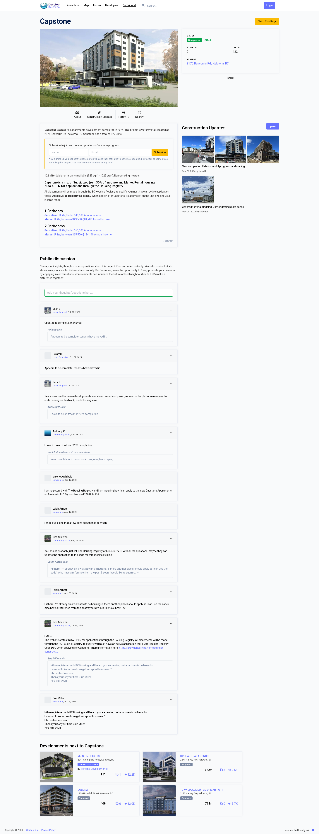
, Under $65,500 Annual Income (73, 230)
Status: (191, 36)
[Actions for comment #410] (171, 355)
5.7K (234, 803)
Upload (273, 126)
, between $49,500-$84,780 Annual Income (77, 219)
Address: (192, 59)
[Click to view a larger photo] (109, 68)
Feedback (168, 240)
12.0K (131, 803)
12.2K (131, 774)
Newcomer (58, 480)
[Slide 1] (112, 102)
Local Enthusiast (60, 357)
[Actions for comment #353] (171, 432)
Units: (236, 47)
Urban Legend (60, 312)
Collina (83, 789)
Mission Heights (89, 756)
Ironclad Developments (94, 768)
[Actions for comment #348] (171, 478)
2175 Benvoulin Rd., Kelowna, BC (208, 63)
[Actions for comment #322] (171, 510)
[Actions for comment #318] (171, 591)
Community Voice (61, 434)
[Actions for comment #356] (171, 383)
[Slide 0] (105, 102)
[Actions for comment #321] (171, 538)
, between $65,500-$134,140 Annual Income (78, 234)
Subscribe (160, 152)
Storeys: (192, 47)
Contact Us (32, 830)
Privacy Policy (48, 830)
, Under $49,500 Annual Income (73, 215)
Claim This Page (267, 21)
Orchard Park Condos (195, 756)
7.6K (234, 770)
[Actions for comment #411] (171, 310)
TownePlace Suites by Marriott (201, 789)
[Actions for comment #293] (171, 699)
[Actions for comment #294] (171, 623)
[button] (73, 5)
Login (269, 5)
